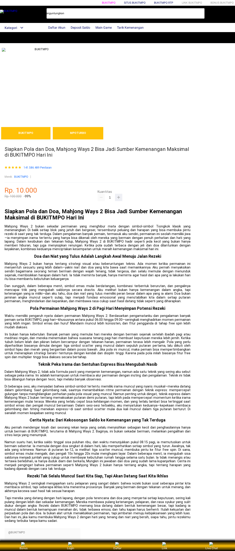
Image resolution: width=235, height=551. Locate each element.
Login (70, 548)
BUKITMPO (108, 2)
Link (164, 548)
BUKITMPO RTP (163, 2)
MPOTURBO (78, 133)
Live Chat (211, 548)
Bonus (24, 548)
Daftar (117, 548)
